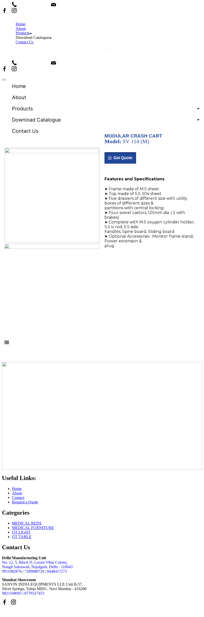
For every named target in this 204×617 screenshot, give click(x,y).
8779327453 (34, 593)
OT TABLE (21, 537)
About (21, 28)
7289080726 (34, 571)
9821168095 (12, 593)
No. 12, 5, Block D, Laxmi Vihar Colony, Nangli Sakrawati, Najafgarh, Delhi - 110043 (37, 564)
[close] (4, 79)
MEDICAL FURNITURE (33, 528)
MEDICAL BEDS (27, 523)
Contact (18, 497)
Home (20, 24)
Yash (84, 612)
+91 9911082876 (33, 5)
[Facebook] (4, 11)
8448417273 (57, 571)
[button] (120, 158)
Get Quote (122, 158)
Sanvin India (42, 612)
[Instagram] (14, 11)
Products (22, 33)
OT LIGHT (21, 532)
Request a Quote (25, 502)
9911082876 (12, 571)
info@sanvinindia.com (77, 5)
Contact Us (24, 42)
